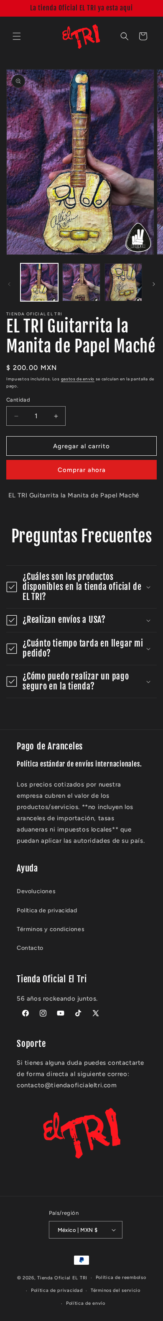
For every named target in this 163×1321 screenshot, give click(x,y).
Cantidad (18, 400)
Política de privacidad (47, 910)
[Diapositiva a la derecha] (154, 284)
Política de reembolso (121, 1277)
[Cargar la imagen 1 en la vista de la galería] (39, 282)
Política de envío (85, 1303)
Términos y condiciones (50, 929)
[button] (17, 36)
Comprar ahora (82, 470)
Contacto (30, 947)
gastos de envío (78, 379)
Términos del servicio (115, 1290)
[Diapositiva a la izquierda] (9, 284)
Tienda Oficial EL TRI (62, 1278)
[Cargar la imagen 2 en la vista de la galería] (81, 282)
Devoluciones (36, 891)
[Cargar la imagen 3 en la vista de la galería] (123, 282)
